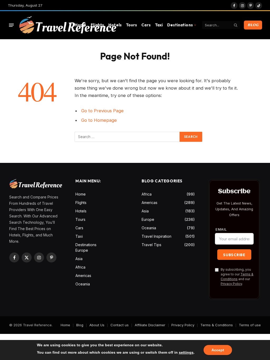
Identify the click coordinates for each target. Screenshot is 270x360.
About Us (96, 325)
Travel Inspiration (156, 236)
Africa (80, 267)
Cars (146, 24)
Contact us (119, 325)
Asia (79, 258)
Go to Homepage (99, 120)
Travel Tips (151, 244)
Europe (81, 250)
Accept (217, 350)
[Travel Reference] (67, 25)
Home (80, 24)
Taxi (159, 24)
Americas (83, 275)
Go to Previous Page (102, 110)
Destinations (180, 24)
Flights (97, 24)
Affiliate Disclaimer (150, 325)
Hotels (115, 24)
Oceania (82, 284)
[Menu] (11, 25)
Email (221, 229)
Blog (253, 25)
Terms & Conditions (216, 325)
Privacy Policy (231, 284)
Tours (131, 24)
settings (186, 352)
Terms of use (250, 325)
